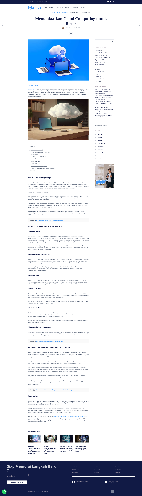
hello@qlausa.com (116, 483)
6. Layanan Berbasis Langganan (39, 166)
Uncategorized (98, 79)
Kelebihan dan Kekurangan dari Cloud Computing (42, 168)
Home (45, 7)
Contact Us (101, 152)
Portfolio (68, 7)
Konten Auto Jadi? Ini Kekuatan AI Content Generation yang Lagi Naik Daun (66, 449)
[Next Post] (140, 24)
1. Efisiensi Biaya (35, 154)
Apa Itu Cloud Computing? (36, 150)
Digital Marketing (99, 55)
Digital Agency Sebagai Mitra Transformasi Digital (50, 220)
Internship (101, 149)
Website (97, 81)
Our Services (101, 143)
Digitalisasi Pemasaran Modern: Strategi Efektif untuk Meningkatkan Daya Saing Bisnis (34, 450)
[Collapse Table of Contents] (86, 146)
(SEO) (70, 416)
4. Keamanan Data (35, 161)
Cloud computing (32, 89)
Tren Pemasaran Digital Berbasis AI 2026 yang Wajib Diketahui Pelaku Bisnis (104, 103)
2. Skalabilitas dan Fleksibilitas (38, 156)
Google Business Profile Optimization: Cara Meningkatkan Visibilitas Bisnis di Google (103, 115)
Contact (82, 7)
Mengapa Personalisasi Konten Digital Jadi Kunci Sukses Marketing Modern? (50, 450)
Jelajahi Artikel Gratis (17, 482)
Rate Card (100, 156)
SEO (96, 69)
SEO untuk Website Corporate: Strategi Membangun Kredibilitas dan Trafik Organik (104, 109)
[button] (4, 491)
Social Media (98, 71)
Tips (96, 74)
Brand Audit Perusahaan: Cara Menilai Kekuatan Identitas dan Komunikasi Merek (103, 91)
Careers (100, 137)
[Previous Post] (2, 24)
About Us (51, 7)
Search (111, 41)
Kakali (70, 27)
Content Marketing (100, 52)
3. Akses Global (34, 159)
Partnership (101, 146)
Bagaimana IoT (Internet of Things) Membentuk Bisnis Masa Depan (54, 390)
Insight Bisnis (98, 62)
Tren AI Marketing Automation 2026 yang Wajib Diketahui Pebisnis (81, 449)
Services (59, 7)
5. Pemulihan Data (35, 163)
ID (87, 7)
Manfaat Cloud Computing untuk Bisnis (39, 152)
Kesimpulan (33, 170)
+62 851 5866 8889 (86, 483)
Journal (75, 7)
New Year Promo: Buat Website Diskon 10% (37, 1)
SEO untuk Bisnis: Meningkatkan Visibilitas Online (50, 341)
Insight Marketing (99, 64)
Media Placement (99, 67)
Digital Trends (33, 85)
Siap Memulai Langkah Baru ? (32, 468)
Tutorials (97, 76)
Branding (97, 50)
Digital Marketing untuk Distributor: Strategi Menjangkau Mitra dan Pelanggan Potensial (104, 97)
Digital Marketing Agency (101, 57)
